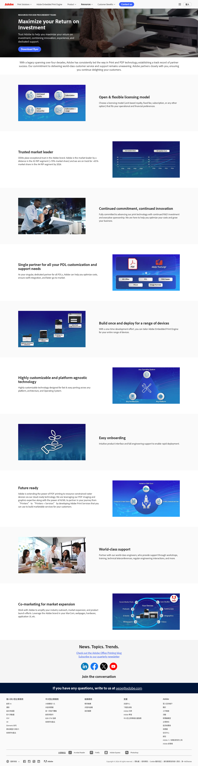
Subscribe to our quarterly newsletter (99, 656)
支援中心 (127, 703)
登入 (187, 4)
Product (70, 4)
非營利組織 (89, 707)
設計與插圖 (10, 711)
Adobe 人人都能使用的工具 (173, 740)
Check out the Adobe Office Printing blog (99, 653)
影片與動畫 (10, 714)
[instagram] (29, 761)
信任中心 (166, 733)
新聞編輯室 (167, 718)
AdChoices (188, 761)
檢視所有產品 (11, 733)
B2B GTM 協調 (50, 718)
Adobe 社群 (128, 711)
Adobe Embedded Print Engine (49, 4)
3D (7, 722)
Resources (86, 4)
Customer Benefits (105, 4)
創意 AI (8, 703)
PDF (7, 718)
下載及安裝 (128, 707)
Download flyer (29, 49)
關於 (164, 707)
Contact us (126, 4)
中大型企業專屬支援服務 (132, 718)
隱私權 (137, 761)
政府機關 (88, 711)
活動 (164, 714)
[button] (180, 4)
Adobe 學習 (128, 714)
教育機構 (88, 703)
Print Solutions (23, 4)
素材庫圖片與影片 (12, 729)
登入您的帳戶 (168, 703)
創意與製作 (49, 714)
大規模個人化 (50, 703)
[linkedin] (38, 761)
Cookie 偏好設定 (156, 761)
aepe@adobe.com (129, 688)
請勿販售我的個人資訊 (172, 761)
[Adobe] (9, 4)
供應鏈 (165, 729)
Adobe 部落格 (168, 743)
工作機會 (166, 711)
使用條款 (144, 761)
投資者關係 (167, 725)
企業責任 (166, 722)
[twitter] (34, 761)
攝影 (8, 707)
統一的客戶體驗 (51, 711)
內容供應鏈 (49, 707)
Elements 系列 (11, 725)
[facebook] (24, 761)
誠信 (164, 736)
